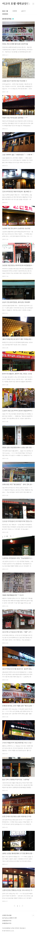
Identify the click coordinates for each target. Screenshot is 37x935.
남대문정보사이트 (6, 920)
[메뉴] (33, 3)
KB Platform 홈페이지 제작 (9, 918)
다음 (22, 906)
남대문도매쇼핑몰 (6, 915)
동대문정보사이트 (6, 923)
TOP (33, 915)
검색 (29, 3)
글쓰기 (23, 11)
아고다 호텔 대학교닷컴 (15, 3)
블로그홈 (5, 11)
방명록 (15, 11)
